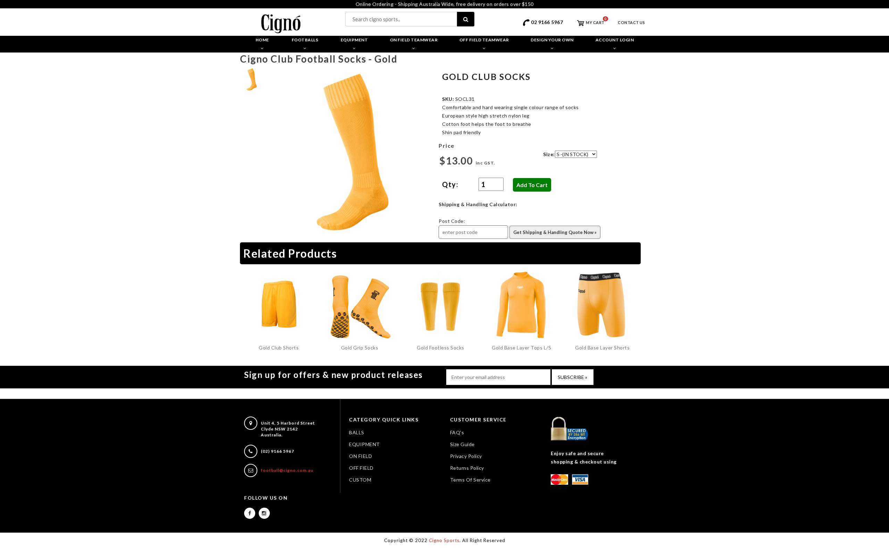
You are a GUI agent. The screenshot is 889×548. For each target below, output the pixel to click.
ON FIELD (360, 456)
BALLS (356, 432)
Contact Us (631, 22)
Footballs (305, 39)
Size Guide (462, 444)
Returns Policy (467, 468)
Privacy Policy (466, 456)
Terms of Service (470, 480)
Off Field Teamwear (484, 39)
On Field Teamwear (414, 39)
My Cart (595, 22)
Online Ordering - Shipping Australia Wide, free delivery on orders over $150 (445, 4)
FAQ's (457, 432)
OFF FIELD (361, 468)
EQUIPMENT (364, 444)
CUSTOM (360, 480)
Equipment (354, 39)
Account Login (615, 39)
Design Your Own (552, 39)
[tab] (252, 79)
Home (262, 39)
